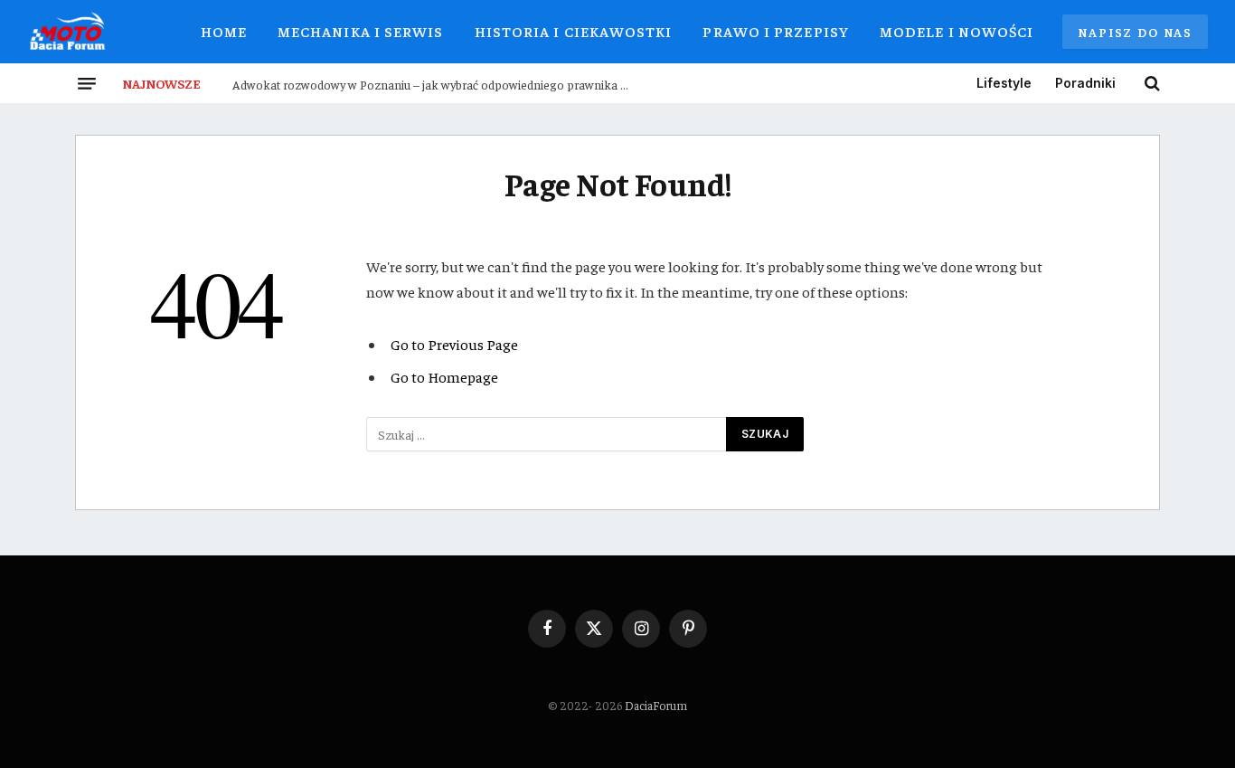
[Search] (1150, 83)
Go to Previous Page (454, 344)
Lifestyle (1004, 82)
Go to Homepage (444, 376)
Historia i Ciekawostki (574, 31)
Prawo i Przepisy (775, 31)
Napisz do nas (1135, 32)
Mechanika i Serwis (361, 31)
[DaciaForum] (67, 31)
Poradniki (1085, 82)
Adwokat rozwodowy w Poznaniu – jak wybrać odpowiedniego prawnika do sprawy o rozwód (435, 84)
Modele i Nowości (956, 31)
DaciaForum (656, 705)
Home (224, 31)
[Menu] (87, 83)
